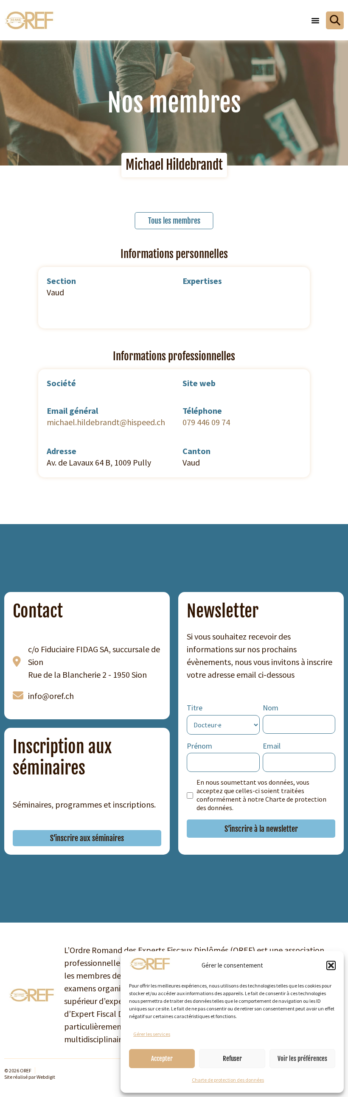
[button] (331, 965)
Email (272, 746)
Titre (194, 708)
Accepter (162, 1059)
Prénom (199, 746)
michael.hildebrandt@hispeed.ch (106, 422)
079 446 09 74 (206, 422)
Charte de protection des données (228, 1080)
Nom (270, 708)
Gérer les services (151, 1034)
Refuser (232, 1059)
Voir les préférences (302, 1059)
